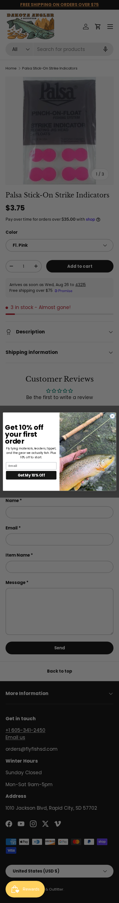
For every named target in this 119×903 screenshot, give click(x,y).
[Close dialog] (112, 415)
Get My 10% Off (31, 474)
